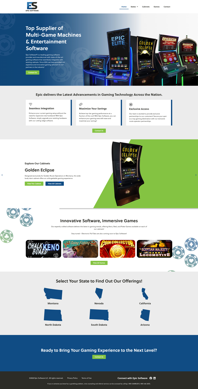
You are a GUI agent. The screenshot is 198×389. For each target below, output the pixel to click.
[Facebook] (151, 378)
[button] (2, 175)
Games (157, 6)
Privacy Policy (72, 378)
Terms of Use (86, 378)
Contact (167, 6)
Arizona (145, 325)
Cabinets (146, 6)
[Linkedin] (154, 378)
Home (124, 6)
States (133, 6)
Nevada (99, 303)
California (145, 303)
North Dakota (53, 325)
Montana (53, 303)
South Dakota (99, 325)
